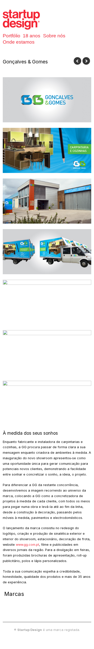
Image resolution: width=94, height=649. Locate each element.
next (86, 61)
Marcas (14, 594)
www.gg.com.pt (27, 544)
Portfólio (11, 35)
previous (77, 61)
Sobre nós (54, 35)
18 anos (31, 35)
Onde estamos (19, 42)
